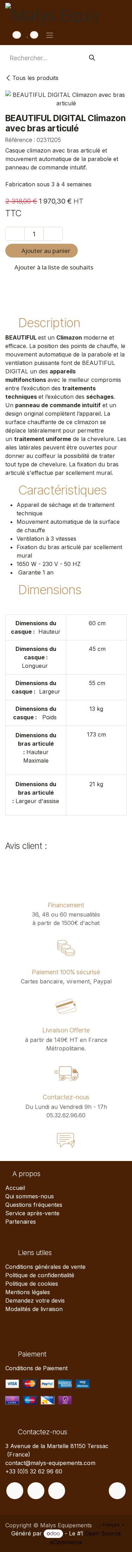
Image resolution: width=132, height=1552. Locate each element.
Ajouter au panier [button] (45, 251)
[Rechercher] (92, 58)
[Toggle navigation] (50, 34)
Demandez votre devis (35, 1300)
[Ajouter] (53, 234)
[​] (14, 1490)
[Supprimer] (15, 234)
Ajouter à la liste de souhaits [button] (53, 267)
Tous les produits (35, 77)
